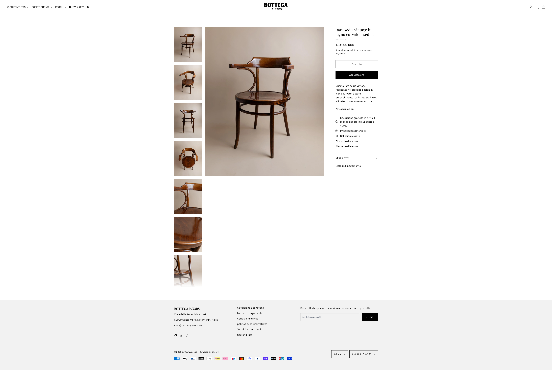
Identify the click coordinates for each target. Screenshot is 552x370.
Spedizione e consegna (250, 307)
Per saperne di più (345, 109)
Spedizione (341, 50)
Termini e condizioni (249, 329)
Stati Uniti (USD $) (361, 354)
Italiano (338, 354)
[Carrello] (544, 7)
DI (88, 7)
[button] (537, 7)
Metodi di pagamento (249, 313)
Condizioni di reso (247, 318)
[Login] (531, 7)
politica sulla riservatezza (252, 323)
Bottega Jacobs (189, 352)
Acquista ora (356, 74)
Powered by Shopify (209, 352)
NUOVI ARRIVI (77, 7)
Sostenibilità (244, 334)
